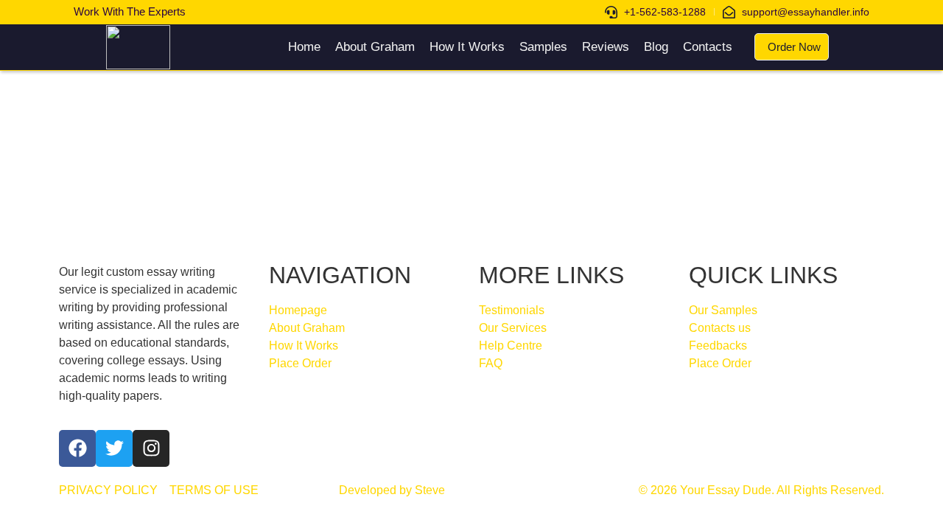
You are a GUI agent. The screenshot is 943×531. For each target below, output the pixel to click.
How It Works (467, 47)
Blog (656, 47)
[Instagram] (151, 448)
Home (304, 47)
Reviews (605, 47)
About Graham (375, 47)
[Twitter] (114, 448)
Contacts (707, 47)
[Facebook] (77, 448)
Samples (543, 47)
